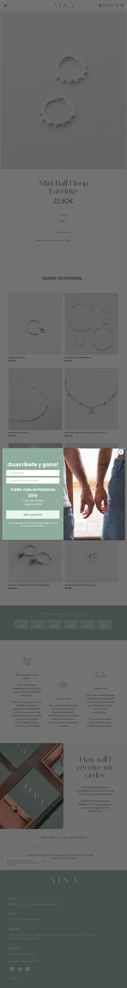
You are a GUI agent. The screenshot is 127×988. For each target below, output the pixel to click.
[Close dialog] (121, 452)
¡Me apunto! (32, 514)
